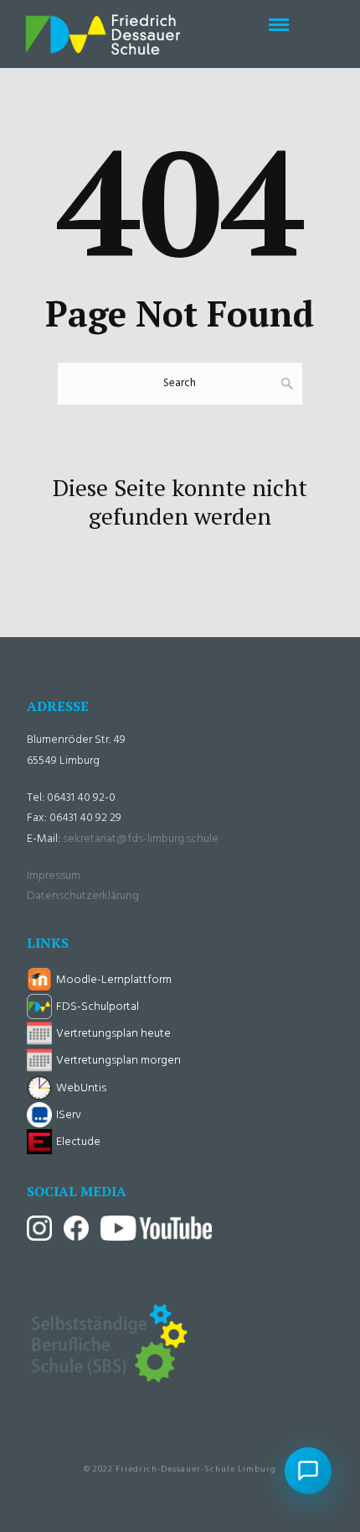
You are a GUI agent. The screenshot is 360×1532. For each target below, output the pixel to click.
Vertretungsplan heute (113, 1033)
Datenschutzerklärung (83, 896)
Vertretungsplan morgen (118, 1060)
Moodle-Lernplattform (114, 980)
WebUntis (81, 1088)
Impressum (53, 876)
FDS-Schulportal (97, 1007)
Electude (78, 1142)
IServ (68, 1115)
